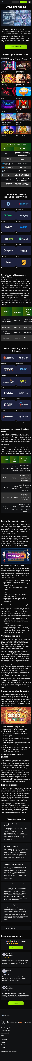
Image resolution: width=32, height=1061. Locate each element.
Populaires (4, 58)
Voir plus (16, 1003)
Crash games (18, 58)
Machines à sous (26, 58)
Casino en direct (12, 58)
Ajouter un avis (16, 947)
